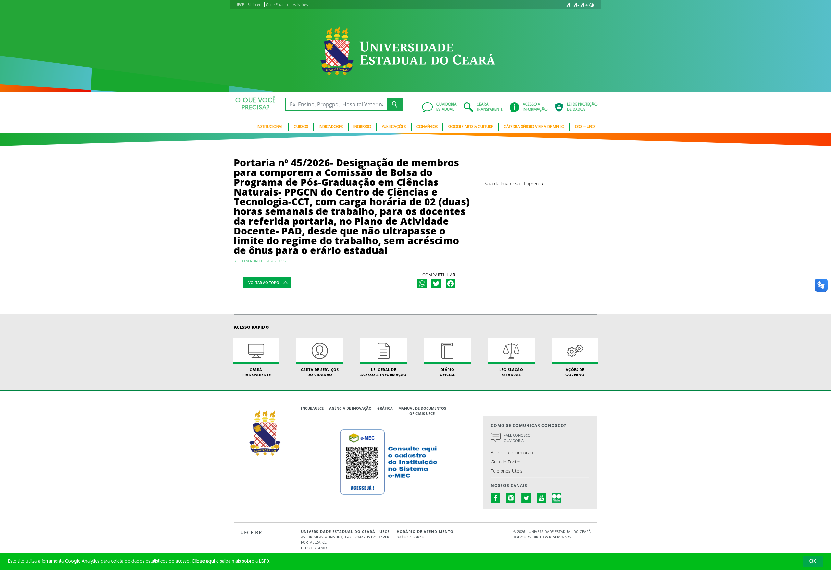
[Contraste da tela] (592, 5)
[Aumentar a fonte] (584, 5)
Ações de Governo (575, 372)
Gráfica (385, 408)
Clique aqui (203, 561)
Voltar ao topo (263, 282)
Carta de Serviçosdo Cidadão (320, 372)
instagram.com (511, 498)
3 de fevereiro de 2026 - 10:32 (260, 261)
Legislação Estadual (511, 372)
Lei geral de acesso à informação (383, 372)
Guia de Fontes (506, 462)
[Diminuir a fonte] (576, 5)
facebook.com (496, 498)
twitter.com (526, 498)
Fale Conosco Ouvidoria (517, 438)
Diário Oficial (447, 372)
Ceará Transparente (256, 372)
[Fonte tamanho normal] (568, 5)
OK (812, 561)
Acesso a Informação (512, 453)
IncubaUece (312, 408)
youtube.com (541, 498)
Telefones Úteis (507, 471)
